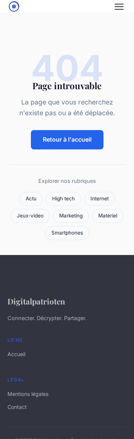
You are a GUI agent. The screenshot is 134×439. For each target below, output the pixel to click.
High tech (63, 198)
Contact (17, 407)
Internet (99, 198)
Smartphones (67, 233)
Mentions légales (27, 394)
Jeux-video (30, 216)
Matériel (107, 216)
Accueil (16, 354)
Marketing (71, 216)
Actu (31, 198)
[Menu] (119, 7)
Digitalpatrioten (36, 301)
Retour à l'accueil (67, 139)
